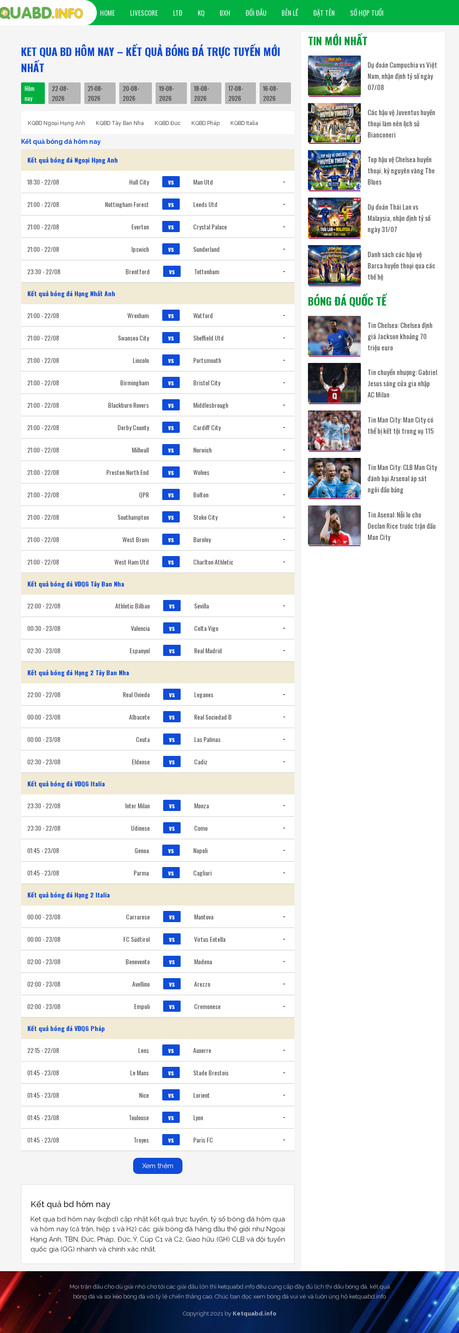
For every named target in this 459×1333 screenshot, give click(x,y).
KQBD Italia (244, 123)
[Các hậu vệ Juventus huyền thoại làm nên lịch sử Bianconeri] (334, 123)
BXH (225, 12)
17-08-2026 (236, 93)
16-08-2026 (270, 93)
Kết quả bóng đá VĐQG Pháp (66, 1028)
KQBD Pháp (205, 123)
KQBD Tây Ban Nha (120, 123)
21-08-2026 (95, 93)
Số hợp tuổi (367, 12)
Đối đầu (256, 12)
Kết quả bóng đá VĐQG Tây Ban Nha (75, 583)
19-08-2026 (166, 93)
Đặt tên (324, 12)
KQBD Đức (168, 123)
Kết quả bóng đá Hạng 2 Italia (68, 894)
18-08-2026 (201, 93)
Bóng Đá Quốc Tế (347, 301)
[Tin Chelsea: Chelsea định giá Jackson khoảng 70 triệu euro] (334, 336)
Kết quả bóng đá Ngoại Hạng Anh (72, 159)
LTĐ (177, 12)
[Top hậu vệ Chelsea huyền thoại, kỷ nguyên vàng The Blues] (334, 170)
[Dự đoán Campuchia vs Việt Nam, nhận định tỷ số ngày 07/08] (334, 75)
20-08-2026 (131, 93)
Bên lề (289, 12)
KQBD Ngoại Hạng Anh (56, 123)
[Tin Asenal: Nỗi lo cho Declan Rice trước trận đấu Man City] (334, 525)
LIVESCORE (144, 12)
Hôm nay (30, 93)
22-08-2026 (60, 93)
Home (107, 12)
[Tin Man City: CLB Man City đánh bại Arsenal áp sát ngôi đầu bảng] (334, 478)
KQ (201, 12)
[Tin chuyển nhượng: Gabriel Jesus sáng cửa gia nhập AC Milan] (334, 383)
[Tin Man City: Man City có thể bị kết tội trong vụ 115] (334, 430)
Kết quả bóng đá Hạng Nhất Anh (71, 293)
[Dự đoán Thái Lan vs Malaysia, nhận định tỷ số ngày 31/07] (334, 217)
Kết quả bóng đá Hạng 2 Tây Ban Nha (78, 672)
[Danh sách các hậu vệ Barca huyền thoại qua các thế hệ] (334, 265)
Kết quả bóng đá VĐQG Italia (66, 783)
